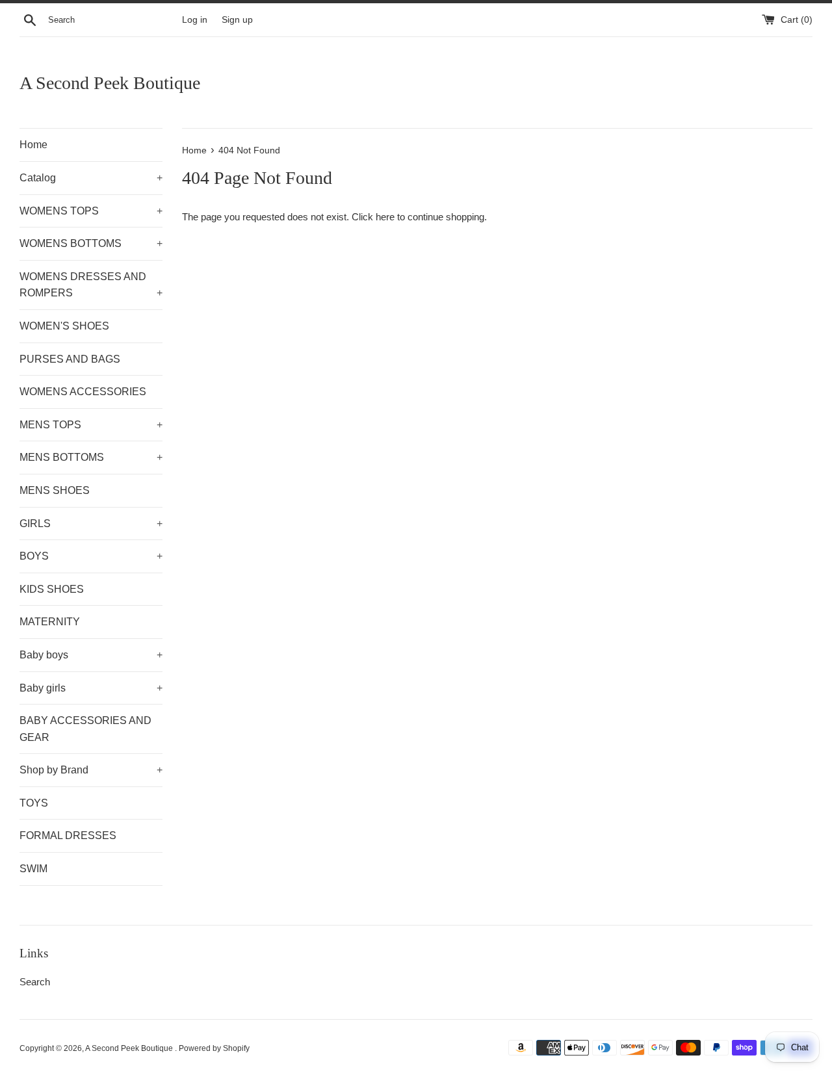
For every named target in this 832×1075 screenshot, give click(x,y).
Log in (194, 20)
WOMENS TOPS (91, 210)
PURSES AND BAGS (70, 359)
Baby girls (91, 687)
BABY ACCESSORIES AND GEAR (85, 729)
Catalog (91, 177)
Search (35, 981)
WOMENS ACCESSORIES (83, 391)
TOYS (34, 803)
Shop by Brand (91, 769)
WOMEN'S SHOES (64, 325)
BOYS (91, 556)
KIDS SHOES (52, 589)
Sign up (237, 20)
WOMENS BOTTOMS (91, 243)
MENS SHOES (55, 490)
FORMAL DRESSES (68, 835)
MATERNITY (50, 621)
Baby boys (91, 654)
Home (33, 144)
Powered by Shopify (214, 1048)
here (385, 216)
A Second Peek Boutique (110, 83)
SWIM (33, 868)
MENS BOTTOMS (91, 457)
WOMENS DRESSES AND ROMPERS (91, 285)
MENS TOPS (91, 424)
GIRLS (91, 523)
